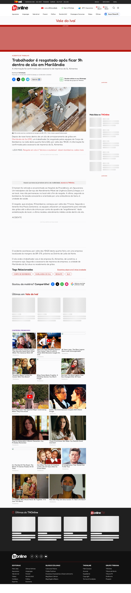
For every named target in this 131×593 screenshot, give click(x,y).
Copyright (86, 576)
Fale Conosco (87, 569)
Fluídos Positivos (51, 571)
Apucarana (15, 14)
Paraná (45, 14)
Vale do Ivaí (36, 14)
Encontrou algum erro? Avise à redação (71, 269)
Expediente (86, 574)
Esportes (15, 581)
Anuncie (85, 571)
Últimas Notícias (31, 569)
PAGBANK (46, 2)
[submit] (114, 8)
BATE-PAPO (106, 2)
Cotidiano (15, 579)
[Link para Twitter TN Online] (36, 556)
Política (53, 14)
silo (68, 274)
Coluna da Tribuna (51, 569)
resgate (58, 274)
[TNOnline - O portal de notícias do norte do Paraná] (20, 8)
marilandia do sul (43, 274)
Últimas (98, 14)
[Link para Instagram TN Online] (41, 556)
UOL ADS (66, 2)
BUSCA (97, 2)
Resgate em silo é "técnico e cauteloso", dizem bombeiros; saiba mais (53, 150)
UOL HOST (39, 2)
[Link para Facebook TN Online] (32, 556)
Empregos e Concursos (77, 14)
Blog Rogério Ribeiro (52, 579)
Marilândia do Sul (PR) (22, 139)
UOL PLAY (59, 2)
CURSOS (52, 2)
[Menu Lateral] (118, 8)
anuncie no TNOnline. (68, 183)
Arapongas (25, 14)
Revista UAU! (63, 14)
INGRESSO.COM (29, 2)
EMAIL (115, 2)
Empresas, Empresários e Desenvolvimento (59, 574)
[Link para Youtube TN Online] (46, 556)
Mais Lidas (15, 569)
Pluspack (108, 579)
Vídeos (90, 14)
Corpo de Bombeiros (22, 274)
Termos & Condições (89, 579)
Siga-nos (34, 79)
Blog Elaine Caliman (52, 576)
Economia (29, 581)
